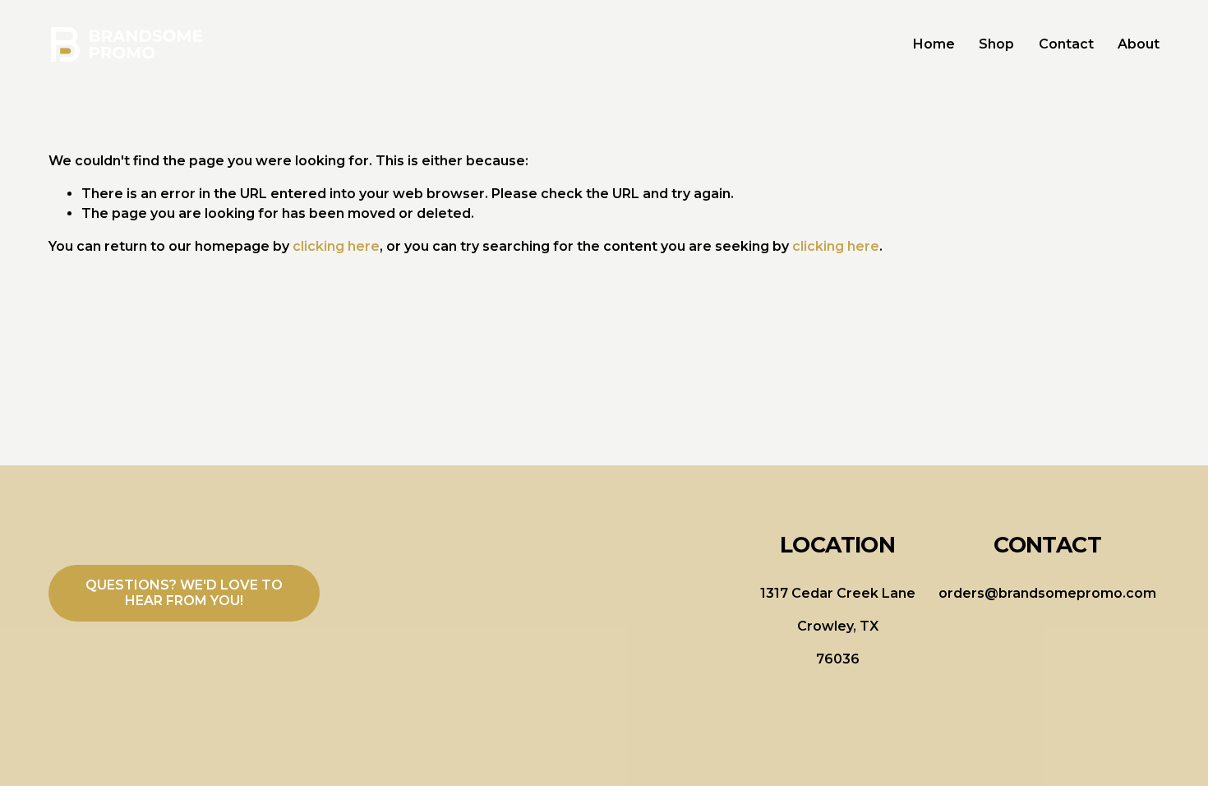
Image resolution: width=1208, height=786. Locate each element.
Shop (996, 44)
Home (934, 44)
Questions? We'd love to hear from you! (184, 592)
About (1139, 44)
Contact (1066, 44)
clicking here (336, 246)
